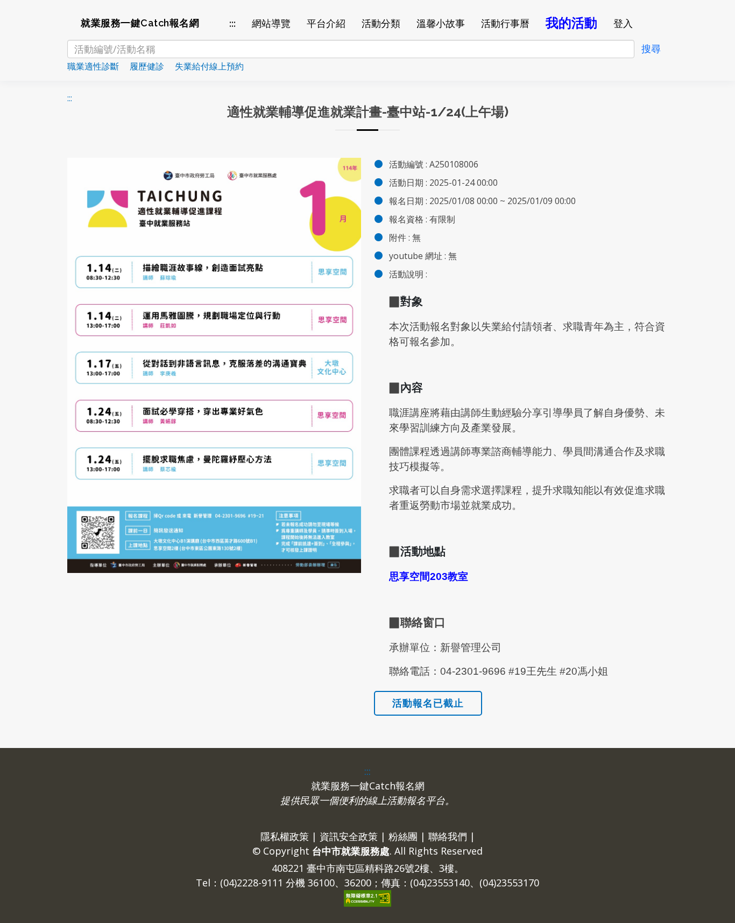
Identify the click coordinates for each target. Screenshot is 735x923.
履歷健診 (151, 66)
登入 (623, 23)
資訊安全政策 (349, 836)
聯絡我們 (447, 836)
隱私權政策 (284, 836)
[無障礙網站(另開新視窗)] (367, 897)
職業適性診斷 (97, 66)
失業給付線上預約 (213, 66)
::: (232, 23)
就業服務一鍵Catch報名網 (140, 23)
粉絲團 (403, 836)
